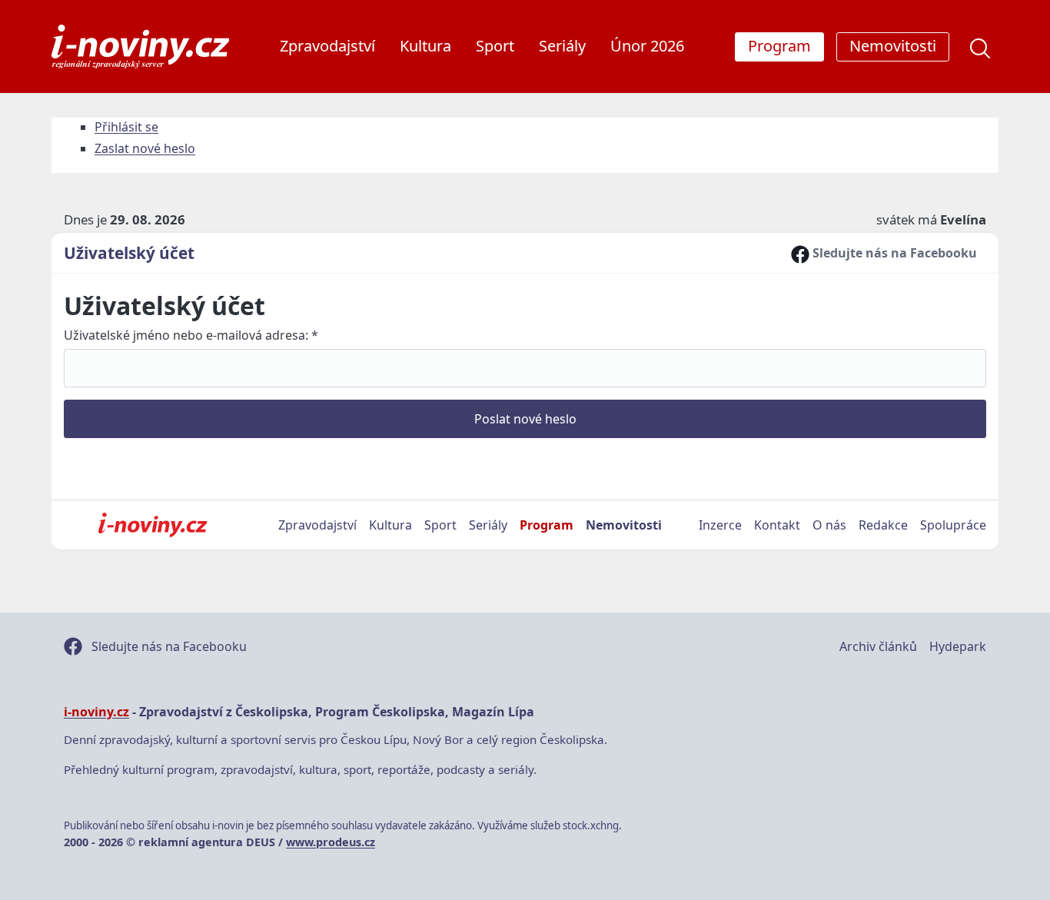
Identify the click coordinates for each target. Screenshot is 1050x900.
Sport (495, 45)
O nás (829, 524)
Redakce (883, 524)
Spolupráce (953, 524)
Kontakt (777, 524)
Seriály (562, 45)
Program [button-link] (779, 45)
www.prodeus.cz (330, 842)
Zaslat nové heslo (145, 148)
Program (546, 524)
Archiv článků (878, 646)
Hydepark (957, 646)
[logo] (140, 46)
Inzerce (720, 524)
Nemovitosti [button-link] (892, 45)
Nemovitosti (624, 524)
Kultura (425, 45)
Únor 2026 (647, 45)
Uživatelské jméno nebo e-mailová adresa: (191, 335)
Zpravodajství (327, 45)
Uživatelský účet (129, 253)
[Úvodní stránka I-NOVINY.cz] (153, 524)
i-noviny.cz (96, 711)
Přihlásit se (126, 126)
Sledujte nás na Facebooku (893, 252)
